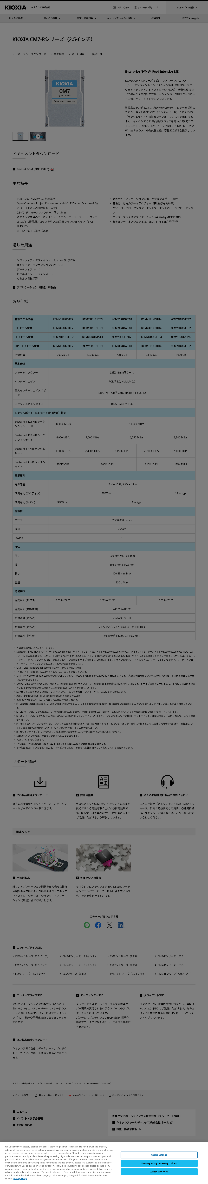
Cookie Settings (159, 1154)
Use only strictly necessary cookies (159, 1163)
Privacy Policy (20, 1178)
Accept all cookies (159, 1171)
